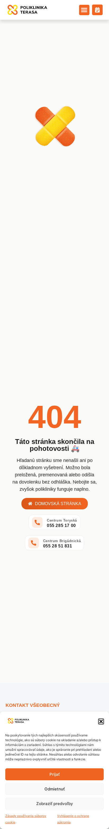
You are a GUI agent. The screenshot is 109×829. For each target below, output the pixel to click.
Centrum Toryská (62, 520)
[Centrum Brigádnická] (33, 543)
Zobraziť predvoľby (54, 803)
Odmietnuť (54, 788)
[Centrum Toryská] (37, 522)
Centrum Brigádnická (62, 541)
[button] (101, 721)
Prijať (54, 774)
